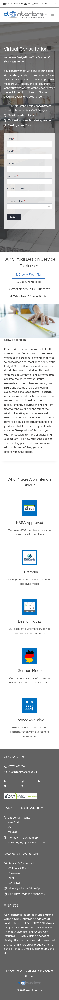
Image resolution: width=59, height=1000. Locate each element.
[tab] (28, 275)
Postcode (12, 176)
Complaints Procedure (39, 970)
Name (10, 139)
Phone (10, 163)
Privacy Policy (14, 970)
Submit (13, 217)
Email (10, 151)
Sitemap (29, 976)
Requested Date (16, 188)
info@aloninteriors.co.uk (22, 772)
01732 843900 (16, 766)
